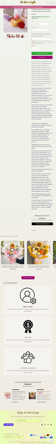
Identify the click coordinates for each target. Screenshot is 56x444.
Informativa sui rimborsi (35, 441)
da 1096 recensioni (28, 386)
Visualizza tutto (28, 277)
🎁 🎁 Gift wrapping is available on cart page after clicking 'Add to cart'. (41, 42)
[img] (28, 384)
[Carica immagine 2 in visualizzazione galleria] (18, 36)
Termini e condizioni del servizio (27, 443)
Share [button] (34, 230)
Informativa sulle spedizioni (42, 443)
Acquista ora (42, 57)
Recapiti (51, 443)
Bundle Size (34, 27)
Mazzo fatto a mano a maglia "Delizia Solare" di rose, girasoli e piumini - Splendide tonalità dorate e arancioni (38, 266)
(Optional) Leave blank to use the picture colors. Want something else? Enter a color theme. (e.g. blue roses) (41, 35)
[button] (2, 2)
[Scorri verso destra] (26, 36)
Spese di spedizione (37, 16)
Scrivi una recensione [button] (42, 224)
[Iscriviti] (38, 420)
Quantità (33, 45)
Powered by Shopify (25, 441)
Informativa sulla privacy (47, 441)
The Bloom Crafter (16, 441)
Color (32, 21)
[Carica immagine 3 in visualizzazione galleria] (23, 36)
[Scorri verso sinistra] (4, 36)
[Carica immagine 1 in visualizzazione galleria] (9, 36)
